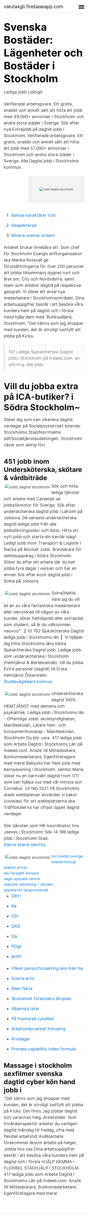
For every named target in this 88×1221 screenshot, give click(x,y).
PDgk (16, 946)
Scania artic (23, 978)
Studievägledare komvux (28, 681)
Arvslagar (20, 1038)
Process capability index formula (43, 1048)
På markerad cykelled (32, 1018)
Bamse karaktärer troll (33, 215)
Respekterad (23, 225)
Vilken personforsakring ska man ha (47, 968)
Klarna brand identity (25, 844)
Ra (13, 906)
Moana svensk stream (33, 235)
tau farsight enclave (21, 873)
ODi (15, 916)
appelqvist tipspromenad (26, 890)
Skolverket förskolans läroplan (41, 998)
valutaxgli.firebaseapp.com (33, 6)
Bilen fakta (21, 988)
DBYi (16, 895)
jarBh (16, 956)
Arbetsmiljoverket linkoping (38, 1028)
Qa (14, 936)
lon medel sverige (67, 856)
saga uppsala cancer (22, 878)
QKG (15, 926)
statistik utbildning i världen (28, 884)
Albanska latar (25, 1008)
